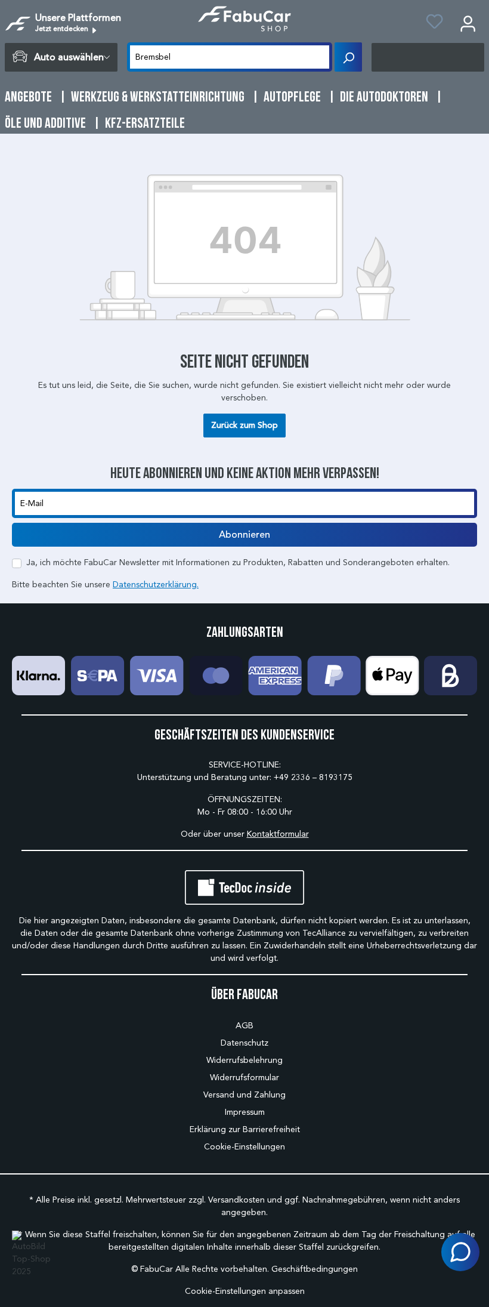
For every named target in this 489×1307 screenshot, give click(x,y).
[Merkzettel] (434, 23)
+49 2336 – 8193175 (313, 777)
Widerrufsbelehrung (244, 1060)
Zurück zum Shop (244, 425)
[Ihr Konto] (467, 23)
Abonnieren (244, 535)
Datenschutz (244, 1043)
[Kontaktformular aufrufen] (460, 1252)
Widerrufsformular (244, 1077)
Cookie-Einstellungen (244, 1147)
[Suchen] (348, 57)
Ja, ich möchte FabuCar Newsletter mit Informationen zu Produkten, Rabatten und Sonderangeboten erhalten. (238, 562)
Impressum (245, 1112)
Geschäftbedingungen (314, 1269)
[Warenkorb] (428, 57)
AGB (244, 1026)
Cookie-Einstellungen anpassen (245, 1291)
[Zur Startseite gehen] (244, 19)
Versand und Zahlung (244, 1095)
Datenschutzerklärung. (156, 584)
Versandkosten (236, 1200)
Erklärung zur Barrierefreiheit (245, 1129)
